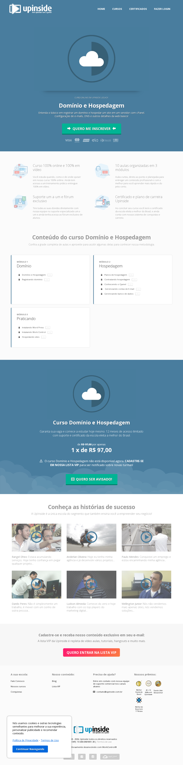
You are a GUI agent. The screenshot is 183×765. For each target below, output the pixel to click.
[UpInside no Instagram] (93, 757)
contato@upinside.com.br (109, 691)
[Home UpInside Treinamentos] (30, 9)
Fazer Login (162, 9)
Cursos (117, 9)
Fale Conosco (17, 681)
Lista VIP (56, 686)
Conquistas (16, 691)
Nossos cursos (18, 686)
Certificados (138, 9)
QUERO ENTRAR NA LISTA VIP (91, 652)
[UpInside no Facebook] (82, 757)
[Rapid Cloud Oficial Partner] (110, 757)
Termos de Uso (50, 740)
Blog (54, 681)
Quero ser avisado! (94, 479)
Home (101, 9)
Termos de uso (104, 741)
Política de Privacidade (25, 740)
